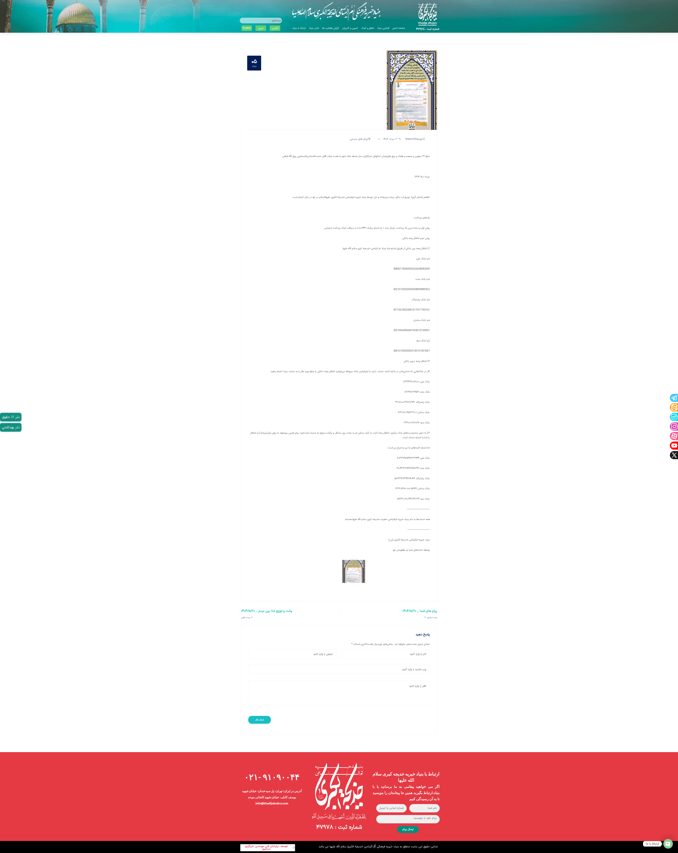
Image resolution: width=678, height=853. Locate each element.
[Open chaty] (668, 844)
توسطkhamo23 (414, 139)
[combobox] (261, 20)
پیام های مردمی (359, 139)
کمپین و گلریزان (350, 28)
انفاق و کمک (367, 28)
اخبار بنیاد (314, 28)
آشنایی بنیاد (383, 28)
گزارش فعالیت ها (330, 28)
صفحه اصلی (398, 28)
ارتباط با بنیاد (299, 28)
